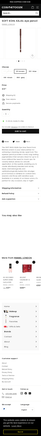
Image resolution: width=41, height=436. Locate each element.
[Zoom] (32, 55)
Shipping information (11, 188)
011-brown (20, 71)
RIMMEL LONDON (8, 24)
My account (6, 382)
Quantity (6, 109)
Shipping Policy (8, 379)
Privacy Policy (7, 372)
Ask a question (8, 199)
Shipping (14, 127)
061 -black (8, 77)
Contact (5, 366)
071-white (8, 71)
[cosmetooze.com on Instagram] (21, 393)
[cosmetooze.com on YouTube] (30, 393)
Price (4, 85)
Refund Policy (8, 193)
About (4, 363)
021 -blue (32, 71)
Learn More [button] (17, 426)
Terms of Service (8, 375)
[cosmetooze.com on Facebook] (26, 393)
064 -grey (21, 77)
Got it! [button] (20, 432)
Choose (5, 67)
